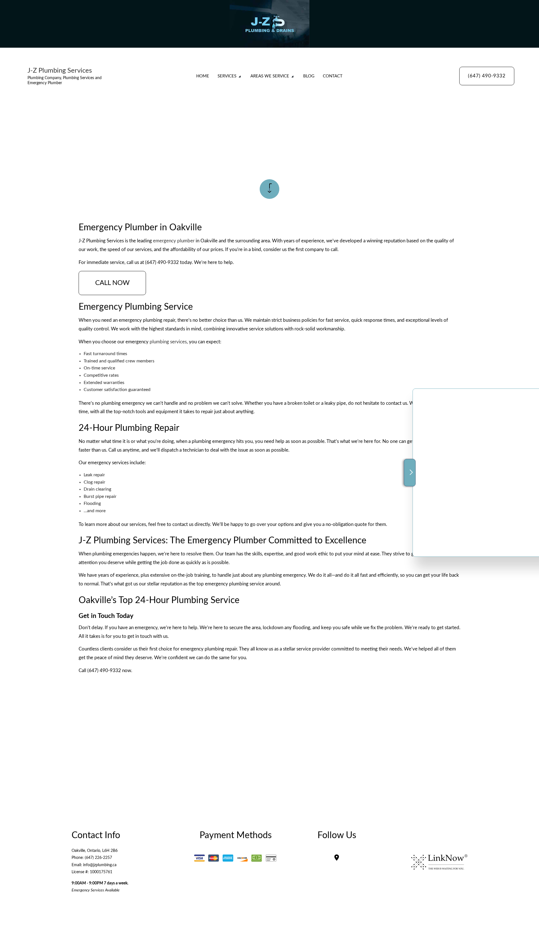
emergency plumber (174, 240)
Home (202, 76)
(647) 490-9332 (487, 75)
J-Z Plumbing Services (60, 70)
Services (227, 76)
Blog (308, 76)
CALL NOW (112, 283)
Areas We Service (269, 76)
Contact (332, 76)
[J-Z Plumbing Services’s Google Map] (337, 858)
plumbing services (168, 341)
